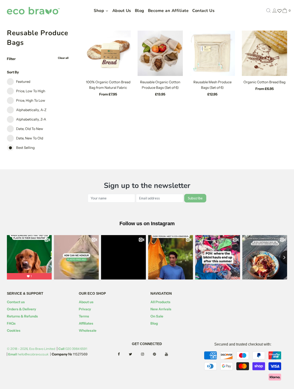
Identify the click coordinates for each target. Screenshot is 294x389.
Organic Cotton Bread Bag (264, 82)
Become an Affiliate (168, 10)
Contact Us (203, 10)
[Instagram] (146, 354)
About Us (121, 10)
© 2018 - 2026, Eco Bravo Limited (31, 349)
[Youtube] (170, 354)
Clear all (63, 58)
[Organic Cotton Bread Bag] (264, 53)
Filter (11, 59)
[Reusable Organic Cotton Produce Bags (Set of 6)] (160, 53)
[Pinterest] (158, 354)
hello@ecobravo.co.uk (28, 354)
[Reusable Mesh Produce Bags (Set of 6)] (212, 53)
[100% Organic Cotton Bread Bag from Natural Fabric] (108, 53)
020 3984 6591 (72, 349)
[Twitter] (134, 354)
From (108, 94)
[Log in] (274, 10)
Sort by (13, 72)
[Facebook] (123, 354)
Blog (139, 10)
